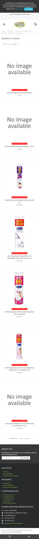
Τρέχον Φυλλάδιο (8, 485)
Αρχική (3, 31)
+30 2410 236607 (15, 14)
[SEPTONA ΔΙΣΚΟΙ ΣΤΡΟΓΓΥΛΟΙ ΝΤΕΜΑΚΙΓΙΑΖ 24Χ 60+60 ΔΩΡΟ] (19, 288)
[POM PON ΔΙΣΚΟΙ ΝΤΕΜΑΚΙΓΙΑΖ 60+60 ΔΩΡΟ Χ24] (19, 176)
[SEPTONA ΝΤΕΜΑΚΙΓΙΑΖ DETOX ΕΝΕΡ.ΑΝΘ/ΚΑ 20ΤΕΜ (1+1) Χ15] (19, 400)
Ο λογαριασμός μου (9, 494)
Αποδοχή (28, 9)
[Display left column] (10, 536)
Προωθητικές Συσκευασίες (11, 475)
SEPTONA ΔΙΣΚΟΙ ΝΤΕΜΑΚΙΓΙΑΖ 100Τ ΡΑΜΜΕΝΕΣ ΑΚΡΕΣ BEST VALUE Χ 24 (19, 257)
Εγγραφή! (25, 458)
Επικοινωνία (26, 14)
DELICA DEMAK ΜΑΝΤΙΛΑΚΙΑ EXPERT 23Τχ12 (19, 146)
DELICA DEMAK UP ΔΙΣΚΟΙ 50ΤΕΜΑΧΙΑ (19, 93)
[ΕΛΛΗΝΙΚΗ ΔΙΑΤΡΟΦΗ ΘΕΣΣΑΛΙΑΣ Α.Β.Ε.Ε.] (19, 24)
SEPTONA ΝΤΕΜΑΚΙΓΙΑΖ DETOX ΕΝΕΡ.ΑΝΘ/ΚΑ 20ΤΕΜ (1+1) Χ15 (19, 425)
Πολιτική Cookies (20, 17)
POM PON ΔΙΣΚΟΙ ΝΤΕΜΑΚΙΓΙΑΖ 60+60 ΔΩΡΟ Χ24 (19, 201)
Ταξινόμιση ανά (7, 44)
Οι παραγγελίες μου (8, 496)
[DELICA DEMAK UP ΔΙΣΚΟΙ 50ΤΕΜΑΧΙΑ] (19, 69)
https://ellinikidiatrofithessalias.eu (13, 523)
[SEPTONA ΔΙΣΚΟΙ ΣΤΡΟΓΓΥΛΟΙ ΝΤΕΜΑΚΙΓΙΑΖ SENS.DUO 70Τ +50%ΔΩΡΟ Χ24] (19, 344)
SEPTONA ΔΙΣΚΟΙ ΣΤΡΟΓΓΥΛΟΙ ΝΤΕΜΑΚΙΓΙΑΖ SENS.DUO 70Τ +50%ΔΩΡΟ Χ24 (19, 369)
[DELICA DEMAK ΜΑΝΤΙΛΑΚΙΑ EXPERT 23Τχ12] (19, 122)
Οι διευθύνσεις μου (8, 499)
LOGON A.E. (17, 532)
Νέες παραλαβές (8, 473)
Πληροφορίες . (19, 9)
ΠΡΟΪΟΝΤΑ (10, 31)
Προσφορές (6, 483)
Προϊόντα (6, 471)
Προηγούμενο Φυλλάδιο (10, 487)
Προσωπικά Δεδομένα (9, 503)
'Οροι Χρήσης (7, 501)
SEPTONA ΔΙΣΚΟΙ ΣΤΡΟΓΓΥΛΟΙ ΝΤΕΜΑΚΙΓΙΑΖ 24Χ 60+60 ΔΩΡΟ (19, 313)
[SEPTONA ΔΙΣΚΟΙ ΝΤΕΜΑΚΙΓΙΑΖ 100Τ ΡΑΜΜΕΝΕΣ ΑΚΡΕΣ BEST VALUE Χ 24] (19, 232)
